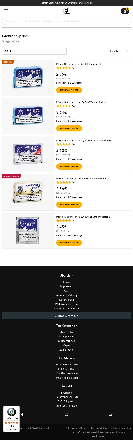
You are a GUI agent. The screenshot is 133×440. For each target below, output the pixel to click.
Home (66, 282)
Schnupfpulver (66, 336)
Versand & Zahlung (66, 295)
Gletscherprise (66, 340)
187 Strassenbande (66, 373)
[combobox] (66, 21)
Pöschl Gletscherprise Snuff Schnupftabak (78, 64)
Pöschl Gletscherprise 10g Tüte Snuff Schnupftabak (83, 216)
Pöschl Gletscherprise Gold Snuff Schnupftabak (81, 178)
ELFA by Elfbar (66, 368)
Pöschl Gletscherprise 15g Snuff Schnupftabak (81, 102)
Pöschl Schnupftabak (66, 364)
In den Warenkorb (69, 90)
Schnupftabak (66, 331)
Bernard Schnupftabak (66, 377)
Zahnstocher (66, 349)
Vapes (66, 345)
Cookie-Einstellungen (66, 308)
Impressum (66, 286)
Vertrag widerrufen (66, 315)
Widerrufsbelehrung (66, 303)
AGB (66, 290)
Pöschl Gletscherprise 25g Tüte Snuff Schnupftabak (83, 140)
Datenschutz (66, 299)
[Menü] (17, 408)
